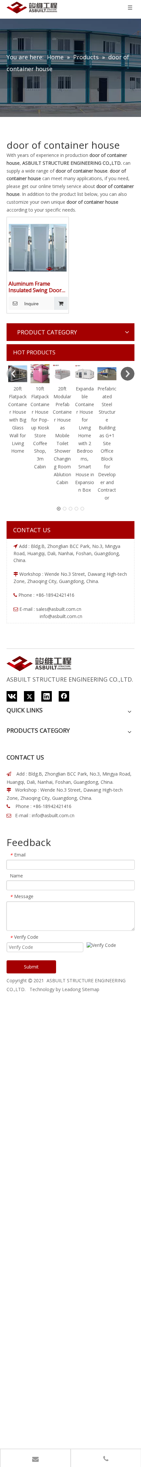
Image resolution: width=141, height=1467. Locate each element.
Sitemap (90, 989)
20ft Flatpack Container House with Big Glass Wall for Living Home (17, 420)
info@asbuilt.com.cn (53, 815)
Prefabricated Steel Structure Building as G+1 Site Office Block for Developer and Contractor (106, 443)
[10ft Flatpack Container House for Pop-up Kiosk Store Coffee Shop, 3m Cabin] (40, 373)
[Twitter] (29, 696)
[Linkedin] (46, 696)
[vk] (12, 696)
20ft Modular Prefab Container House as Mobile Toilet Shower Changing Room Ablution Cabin (62, 435)
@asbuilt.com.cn (64, 609)
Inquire (31, 303)
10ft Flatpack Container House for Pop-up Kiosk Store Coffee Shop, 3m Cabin (40, 428)
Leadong (71, 989)
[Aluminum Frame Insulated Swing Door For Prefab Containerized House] (38, 247)
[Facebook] (64, 696)
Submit (31, 967)
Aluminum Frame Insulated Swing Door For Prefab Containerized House (35, 286)
